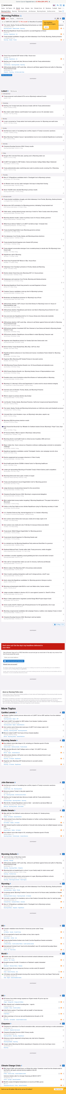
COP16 (5, 1079)
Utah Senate (20, 806)
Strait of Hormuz (11, 971)
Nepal (8, 977)
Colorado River (7, 901)
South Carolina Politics (17, 943)
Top (3, 18)
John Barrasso (32, 11)
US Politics (6, 932)
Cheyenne (6, 72)
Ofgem (5, 1002)
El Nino (5, 1073)
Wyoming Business (22, 730)
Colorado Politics (16, 901)
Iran (32, 8)
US (16, 34)
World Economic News (20, 794)
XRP (17, 718)
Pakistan (20, 965)
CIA (9, 960)
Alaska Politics (7, 830)
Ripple (14, 718)
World (18, 8)
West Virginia (23, 879)
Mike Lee (6, 806)
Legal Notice (24, 668)
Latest (7, 18)
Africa (10, 1007)
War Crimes (13, 949)
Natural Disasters (17, 1079)
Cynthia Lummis (51, 11)
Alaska (10, 39)
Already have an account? (10, 664)
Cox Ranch (6, 1030)
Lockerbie (6, 1007)
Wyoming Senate (41, 11)
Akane (5, 949)
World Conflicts (16, 1007)
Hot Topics (9, 8)
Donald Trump (7, 788)
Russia (13, 960)
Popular (12, 18)
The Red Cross (12, 873)
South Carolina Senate (29, 943)
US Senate (11, 758)
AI (43, 8)
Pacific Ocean (11, 1073)
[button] (19, 18)
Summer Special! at (32, 1)
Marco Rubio (7, 938)
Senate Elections (20, 724)
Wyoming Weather (8, 1041)
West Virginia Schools (14, 879)
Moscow (6, 960)
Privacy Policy (16, 668)
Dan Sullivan (6, 822)
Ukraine (27, 8)
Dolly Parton (6, 1013)
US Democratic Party (19, 72)
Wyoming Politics (6, 11)
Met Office (6, 1019)
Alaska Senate (16, 28)
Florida (15, 39)
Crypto (9, 752)
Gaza (22, 8)
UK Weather (12, 1019)
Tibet (5, 977)
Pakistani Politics (13, 965)
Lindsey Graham (7, 943)
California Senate (15, 746)
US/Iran (12, 938)
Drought (10, 1079)
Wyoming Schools (22, 11)
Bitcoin (5, 736)
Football (54, 8)
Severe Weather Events (16, 977)
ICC (8, 949)
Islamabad (6, 965)
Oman (5, 971)
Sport (59, 8)
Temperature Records (9, 1085)
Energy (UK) (10, 1002)
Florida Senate (23, 746)
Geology (11, 860)
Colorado (23, 901)
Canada (11, 932)
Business (48, 8)
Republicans (12, 34)
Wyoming (14, 11)
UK (14, 8)
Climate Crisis (38, 8)
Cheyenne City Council (15, 1030)
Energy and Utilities (18, 1002)
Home (3, 8)
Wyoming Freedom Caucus (10, 896)
